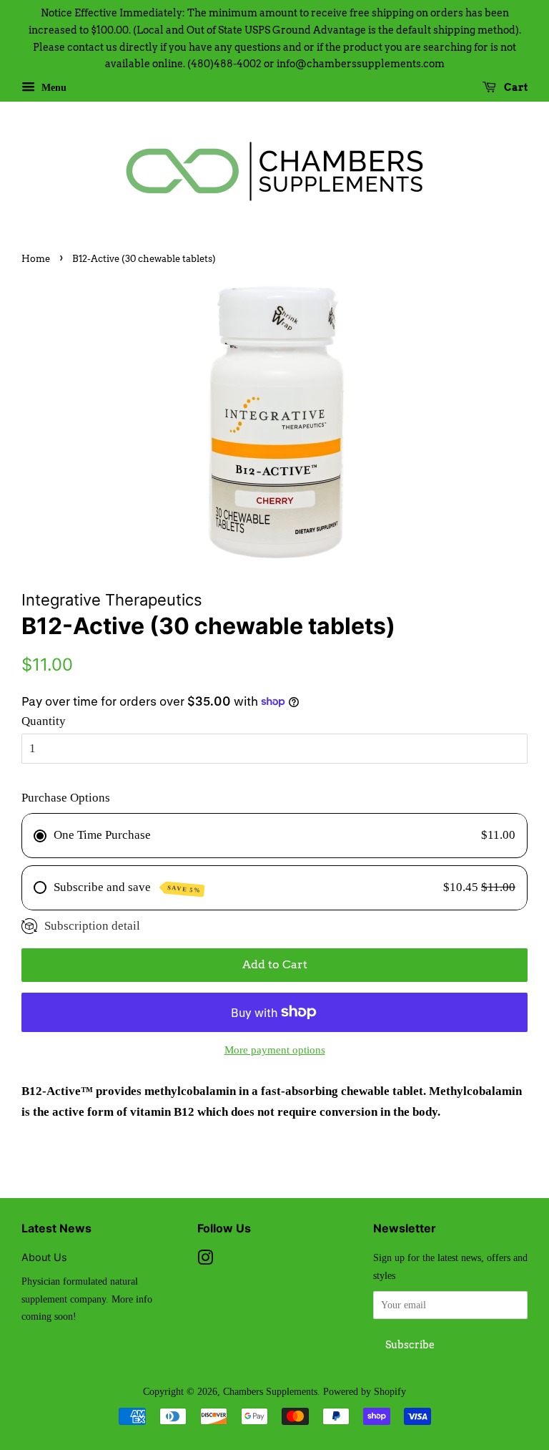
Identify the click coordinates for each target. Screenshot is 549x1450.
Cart (515, 87)
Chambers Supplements (270, 1391)
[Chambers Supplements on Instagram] (205, 1260)
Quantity (43, 721)
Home (35, 258)
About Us (44, 1257)
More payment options (274, 1050)
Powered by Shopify (364, 1391)
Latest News (56, 1228)
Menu (52, 87)
